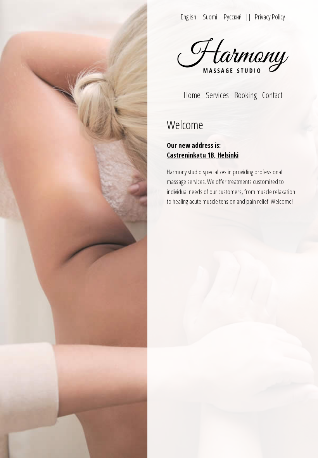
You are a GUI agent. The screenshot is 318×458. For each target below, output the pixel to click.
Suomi (210, 16)
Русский (233, 16)
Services (217, 95)
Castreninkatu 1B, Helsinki (202, 155)
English (188, 16)
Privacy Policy (270, 16)
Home (191, 95)
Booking (245, 95)
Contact (272, 95)
